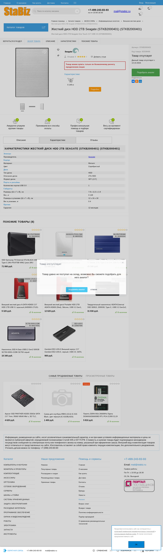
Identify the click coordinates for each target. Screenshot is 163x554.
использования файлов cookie (125, 534)
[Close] (122, 262)
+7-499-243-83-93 (34, 551)
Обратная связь (15, 551)
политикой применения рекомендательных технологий (134, 531)
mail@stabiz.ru (51, 551)
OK (136, 544)
